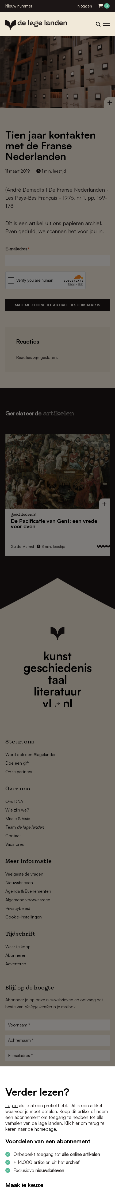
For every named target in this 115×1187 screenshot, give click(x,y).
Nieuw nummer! (19, 6)
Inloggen (84, 6)
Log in (11, 1105)
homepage (45, 1129)
